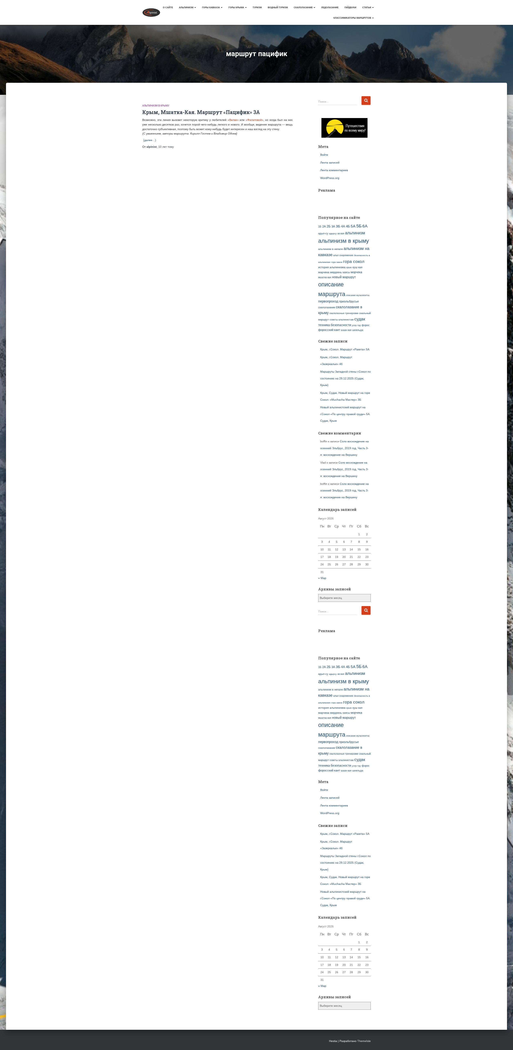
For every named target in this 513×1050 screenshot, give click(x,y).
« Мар (322, 578)
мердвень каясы (340, 272)
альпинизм (355, 233)
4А (343, 226)
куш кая (357, 267)
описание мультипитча (357, 295)
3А (333, 226)
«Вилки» (233, 119)
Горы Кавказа (211, 7)
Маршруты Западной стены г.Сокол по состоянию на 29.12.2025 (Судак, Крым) (345, 378)
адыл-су (323, 233)
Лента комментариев (334, 170)
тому (166, 146)
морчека (356, 272)
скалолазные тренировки (343, 313)
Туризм (257, 7)
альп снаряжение (343, 255)
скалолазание (326, 307)
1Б (319, 226)
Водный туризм (278, 7)
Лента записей (329, 162)
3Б (338, 226)
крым (349, 267)
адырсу (333, 233)
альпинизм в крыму (343, 241)
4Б (348, 226)
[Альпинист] (151, 12)
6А (365, 226)
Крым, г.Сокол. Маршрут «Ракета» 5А (344, 349)
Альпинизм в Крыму (155, 105)
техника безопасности (334, 325)
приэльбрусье (349, 301)
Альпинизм (186, 7)
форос (366, 325)
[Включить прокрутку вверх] (505, 1042)
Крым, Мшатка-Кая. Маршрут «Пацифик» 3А (201, 112)
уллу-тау (356, 325)
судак (359, 319)
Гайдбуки (350, 7)
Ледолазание (329, 7)
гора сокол (353, 261)
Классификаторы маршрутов (352, 18)
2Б (329, 226)
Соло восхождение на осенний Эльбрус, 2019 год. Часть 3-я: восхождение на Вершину (344, 448)
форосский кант (329, 329)
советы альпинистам (341, 319)
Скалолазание (303, 7)
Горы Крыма (236, 7)
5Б (359, 225)
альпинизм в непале (330, 249)
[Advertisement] (341, 201)
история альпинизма (331, 267)
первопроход (328, 301)
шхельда (357, 330)
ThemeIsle (364, 1041)
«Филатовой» (254, 119)
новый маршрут (344, 277)
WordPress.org (329, 178)
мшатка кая (324, 277)
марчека (323, 272)
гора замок (336, 262)
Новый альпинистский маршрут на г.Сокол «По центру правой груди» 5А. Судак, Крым (345, 414)
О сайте (168, 7)
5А (353, 226)
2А (324, 226)
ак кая (340, 233)
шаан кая (346, 330)
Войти (324, 154)
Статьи (367, 7)
